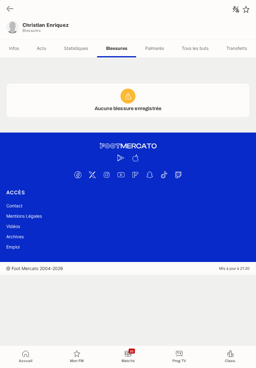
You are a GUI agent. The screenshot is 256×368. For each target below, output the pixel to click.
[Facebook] (77, 174)
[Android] (121, 157)
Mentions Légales (24, 216)
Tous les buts (195, 48)
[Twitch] (178, 174)
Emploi (13, 246)
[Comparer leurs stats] (236, 9)
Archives (15, 236)
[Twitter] (92, 174)
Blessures (116, 48)
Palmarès (154, 48)
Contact (14, 205)
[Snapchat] (149, 174)
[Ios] (135, 157)
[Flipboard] (135, 174)
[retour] (10, 9)
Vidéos (13, 226)
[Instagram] (106, 174)
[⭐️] (246, 9)
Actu (41, 48)
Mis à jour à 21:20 (234, 268)
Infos (14, 48)
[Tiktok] (164, 174)
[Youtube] (121, 174)
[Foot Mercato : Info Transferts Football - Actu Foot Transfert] (128, 146)
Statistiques (76, 48)
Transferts (236, 48)
